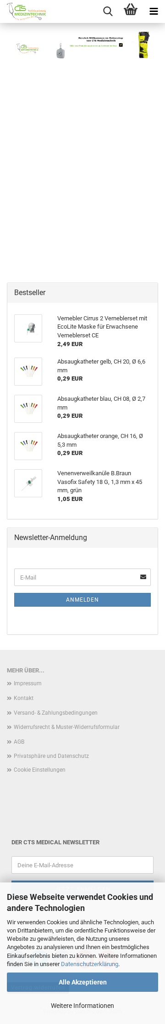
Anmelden (82, 600)
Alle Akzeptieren (83, 982)
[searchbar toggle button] (107, 11)
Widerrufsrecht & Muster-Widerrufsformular (67, 727)
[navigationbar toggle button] (153, 11)
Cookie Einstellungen (40, 770)
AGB (19, 742)
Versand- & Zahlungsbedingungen (56, 713)
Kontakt (23, 698)
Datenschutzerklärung (89, 964)
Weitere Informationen (82, 1005)
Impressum (28, 683)
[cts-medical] (23, 11)
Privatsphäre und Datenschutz (51, 756)
